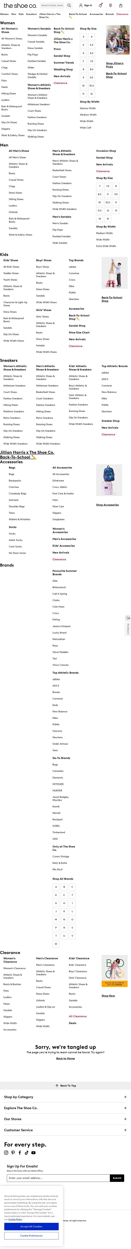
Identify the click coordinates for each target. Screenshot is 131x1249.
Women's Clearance (14, 968)
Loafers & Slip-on (45, 1006)
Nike (71, 286)
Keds (55, 705)
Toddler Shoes (11, 273)
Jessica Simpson (62, 626)
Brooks (56, 692)
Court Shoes (34, 110)
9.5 (91, 77)
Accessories (76, 308)
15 (108, 218)
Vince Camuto (61, 665)
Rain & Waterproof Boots (11, 108)
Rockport (58, 819)
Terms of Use (10, 1230)
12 (91, 93)
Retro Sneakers (11, 418)
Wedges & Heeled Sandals (37, 76)
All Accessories (61, 474)
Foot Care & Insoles (63, 493)
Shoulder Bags (17, 506)
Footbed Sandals (37, 61)
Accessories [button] (96, 14)
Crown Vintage (61, 856)
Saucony (57, 731)
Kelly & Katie (60, 863)
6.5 (91, 53)
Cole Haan (58, 606)
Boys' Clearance (78, 971)
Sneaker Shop (111, 420)
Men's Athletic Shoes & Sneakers (65, 162)
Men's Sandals (60, 223)
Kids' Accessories (64, 545)
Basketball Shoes (62, 170)
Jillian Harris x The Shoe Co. (50, 16)
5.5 (91, 45)
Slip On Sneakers (78, 417)
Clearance (60, 83)
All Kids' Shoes (11, 266)
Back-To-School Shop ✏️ (64, 30)
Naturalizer (59, 639)
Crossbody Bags (17, 493)
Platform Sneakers (13, 411)
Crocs (72, 279)
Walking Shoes (36, 136)
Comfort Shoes (9, 74)
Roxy (55, 645)
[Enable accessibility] (128, 618)
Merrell (56, 813)
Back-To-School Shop (116, 75)
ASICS (105, 379)
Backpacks (15, 480)
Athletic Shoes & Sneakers (10, 47)
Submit (117, 1178)
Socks (12, 533)
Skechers (74, 299)
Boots (4, 54)
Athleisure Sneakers (39, 104)
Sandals (5, 116)
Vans (55, 750)
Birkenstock (59, 587)
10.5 (91, 85)
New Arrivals (62, 76)
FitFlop (56, 619)
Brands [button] (110, 14)
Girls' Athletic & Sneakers (77, 397)
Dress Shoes (15, 192)
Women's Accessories (60, 530)
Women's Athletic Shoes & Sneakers (37, 96)
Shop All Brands (63, 878)
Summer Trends (64, 62)
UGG (55, 838)
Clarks (56, 600)
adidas (72, 266)
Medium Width (88, 114)
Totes (12, 512)
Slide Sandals (60, 242)
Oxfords (13, 212)
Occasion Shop (106, 150)
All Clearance (78, 1016)
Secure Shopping (12, 1235)
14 (100, 218)
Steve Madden (60, 652)
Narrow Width (88, 108)
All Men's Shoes (17, 157)
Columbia (58, 771)
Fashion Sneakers (37, 117)
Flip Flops (33, 54)
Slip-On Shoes (9, 122)
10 (83, 85)
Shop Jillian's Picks (114, 65)
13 (116, 210)
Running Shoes (36, 123)
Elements (58, 777)
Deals (72, 1023)
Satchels (13, 500)
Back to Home (65, 1058)
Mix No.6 (57, 869)
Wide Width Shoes (13, 340)
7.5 (91, 61)
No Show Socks (17, 553)
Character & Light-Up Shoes (15, 304)
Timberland (59, 832)
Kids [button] (21, 14)
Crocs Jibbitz (60, 487)
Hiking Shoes (8, 93)
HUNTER (57, 790)
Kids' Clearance (77, 965)
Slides (31, 67)
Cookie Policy (15, 1219)
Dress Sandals (35, 48)
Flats (4, 80)
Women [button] (4, 14)
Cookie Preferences (31, 1235)
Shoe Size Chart (79, 332)
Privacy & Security (12, 1225)
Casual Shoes (8, 61)
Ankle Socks (15, 540)
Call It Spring (60, 593)
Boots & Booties (12, 984)
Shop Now (108, 995)
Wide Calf (85, 127)
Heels (4, 87)
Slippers (5, 128)
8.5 (91, 69)
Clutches (14, 487)
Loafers (5, 100)
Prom (57, 49)
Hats (55, 500)
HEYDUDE (58, 784)
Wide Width (86, 121)
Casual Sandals (36, 41)
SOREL (56, 826)
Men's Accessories (64, 539)
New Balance (109, 392)
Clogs (4, 67)
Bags (11, 474)
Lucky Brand (59, 632)
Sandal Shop (62, 55)
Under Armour (60, 743)
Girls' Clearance (77, 977)
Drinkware (58, 480)
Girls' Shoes (42, 316)
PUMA (72, 292)
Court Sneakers (44, 398)
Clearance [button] (122, 14)
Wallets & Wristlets (19, 519)
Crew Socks (15, 546)
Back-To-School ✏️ (78, 16)
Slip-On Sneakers (37, 130)
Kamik (56, 806)
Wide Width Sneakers (65, 209)
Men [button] (13, 14)
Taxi (55, 658)
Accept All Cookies (31, 1226)
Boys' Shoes (42, 266)
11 (83, 93)
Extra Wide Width (106, 246)
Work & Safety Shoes (13, 135)
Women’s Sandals (37, 35)
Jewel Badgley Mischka (61, 799)
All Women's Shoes (11, 38)
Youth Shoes (10, 279)
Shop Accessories (107, 504)
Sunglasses (58, 519)
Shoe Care (58, 506)
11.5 (99, 210)
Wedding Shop (63, 69)
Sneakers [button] (31, 14)
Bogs (55, 764)
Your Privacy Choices (20, 1239)
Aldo (55, 580)
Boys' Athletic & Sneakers (78, 387)
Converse (74, 273)
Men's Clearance (45, 965)
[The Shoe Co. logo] (20, 5)
